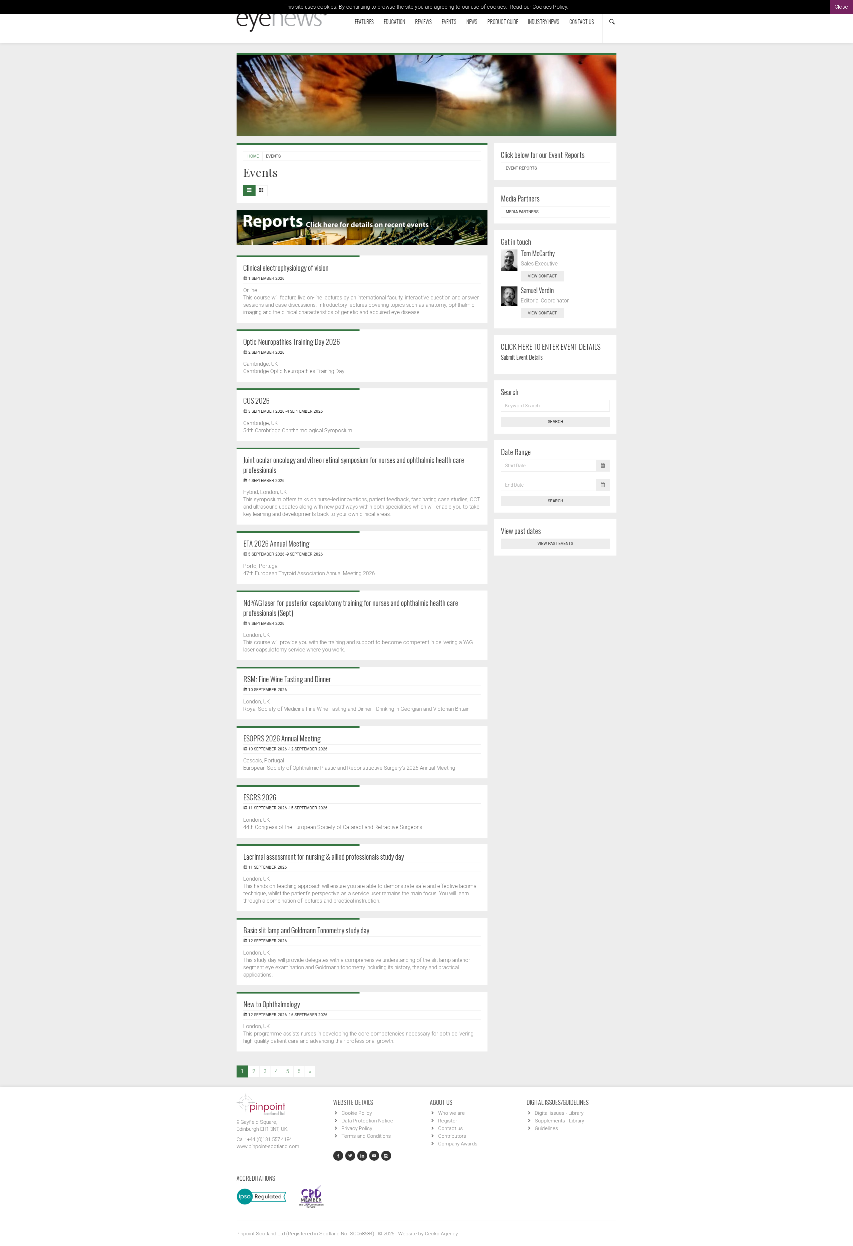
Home (253, 156)
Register (447, 1121)
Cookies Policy (549, 7)
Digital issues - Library (559, 1113)
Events (449, 22)
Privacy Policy (357, 1128)
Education (394, 22)
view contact (542, 276)
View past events (555, 543)
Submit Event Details (522, 357)
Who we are (451, 1113)
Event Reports (521, 168)
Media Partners (522, 211)
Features (364, 22)
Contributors (452, 1136)
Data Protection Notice (367, 1121)
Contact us (581, 22)
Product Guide (502, 22)
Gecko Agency (441, 1234)
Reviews (423, 22)
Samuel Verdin (537, 290)
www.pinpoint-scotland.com (268, 1146)
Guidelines (546, 1128)
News (471, 22)
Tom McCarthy (538, 253)
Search (555, 421)
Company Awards (457, 1144)
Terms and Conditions (366, 1136)
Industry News (543, 22)
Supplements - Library (559, 1121)
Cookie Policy (357, 1113)
